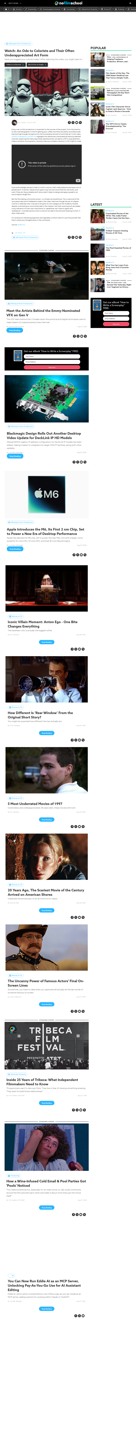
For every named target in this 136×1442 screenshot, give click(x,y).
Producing (121, 9)
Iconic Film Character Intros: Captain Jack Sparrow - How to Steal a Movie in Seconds (118, 109)
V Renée (23, 122)
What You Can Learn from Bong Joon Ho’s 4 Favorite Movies (117, 267)
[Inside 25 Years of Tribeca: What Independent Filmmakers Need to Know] (47, 1045)
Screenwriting (32, 9)
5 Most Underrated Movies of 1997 (35, 803)
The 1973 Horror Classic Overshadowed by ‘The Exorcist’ (116, 126)
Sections (13, 3)
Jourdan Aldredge (16, 452)
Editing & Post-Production (89, 9)
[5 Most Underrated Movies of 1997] (47, 770)
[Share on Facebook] (69, 122)
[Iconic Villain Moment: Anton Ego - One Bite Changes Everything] (47, 588)
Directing (18, 9)
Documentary (71, 9)
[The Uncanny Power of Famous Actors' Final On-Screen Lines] (47, 947)
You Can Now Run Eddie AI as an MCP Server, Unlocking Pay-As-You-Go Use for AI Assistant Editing (44, 1285)
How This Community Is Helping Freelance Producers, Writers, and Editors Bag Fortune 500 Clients (117, 61)
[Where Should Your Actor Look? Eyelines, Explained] (47, 1346)
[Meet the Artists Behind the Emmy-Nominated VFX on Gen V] (47, 276)
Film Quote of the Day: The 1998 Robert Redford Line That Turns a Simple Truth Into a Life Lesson (117, 76)
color (24, 232)
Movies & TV (107, 9)
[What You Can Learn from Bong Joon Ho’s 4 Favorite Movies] (98, 268)
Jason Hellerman (15, 997)
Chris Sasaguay (15, 725)
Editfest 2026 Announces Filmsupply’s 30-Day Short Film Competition (118, 92)
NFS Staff (21, 1095)
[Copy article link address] (80, 122)
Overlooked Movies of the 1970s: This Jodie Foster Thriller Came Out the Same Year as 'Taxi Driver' (118, 216)
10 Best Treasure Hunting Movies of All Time (117, 231)
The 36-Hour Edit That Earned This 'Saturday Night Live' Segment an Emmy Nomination (119, 285)
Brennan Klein (14, 903)
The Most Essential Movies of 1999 (118, 249)
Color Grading (18, 232)
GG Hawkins (13, 1095)
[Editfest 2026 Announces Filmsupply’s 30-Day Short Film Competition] (98, 93)
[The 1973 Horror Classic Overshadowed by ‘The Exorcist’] (98, 127)
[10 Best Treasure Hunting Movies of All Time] (98, 233)
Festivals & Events (18, 1074)
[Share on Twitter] (73, 122)
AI (8, 9)
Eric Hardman (14, 634)
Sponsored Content (16, 326)
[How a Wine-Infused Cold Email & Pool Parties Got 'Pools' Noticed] (47, 1147)
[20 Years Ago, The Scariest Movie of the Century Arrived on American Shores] (47, 856)
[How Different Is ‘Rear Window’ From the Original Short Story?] (47, 679)
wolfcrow (21, 225)
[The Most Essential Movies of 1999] (98, 251)
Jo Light (12, 1392)
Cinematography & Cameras (51, 9)
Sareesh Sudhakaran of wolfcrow (24, 136)
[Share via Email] (76, 122)
